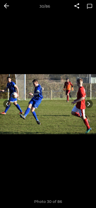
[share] (77, 6)
